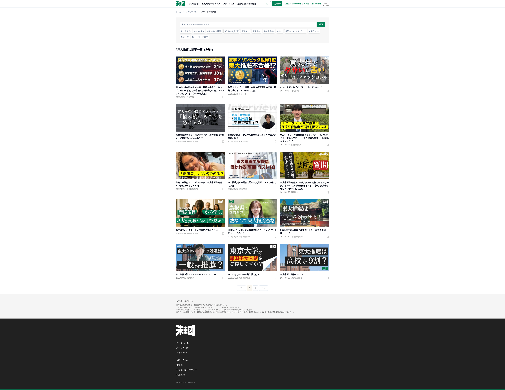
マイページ (181, 352)
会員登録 (277, 3)
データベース (182, 343)
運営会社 (180, 365)
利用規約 (180, 374)
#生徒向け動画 (214, 31)
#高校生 (185, 36)
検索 (321, 24)
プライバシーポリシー (186, 369)
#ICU (279, 31)
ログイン (265, 3)
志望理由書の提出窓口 (247, 3)
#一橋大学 (186, 31)
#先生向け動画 (232, 31)
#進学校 (246, 31)
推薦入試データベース (211, 3)
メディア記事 (228, 3)
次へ (262, 288)
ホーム (178, 12)
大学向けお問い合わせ (292, 3)
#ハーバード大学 (200, 36)
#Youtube (199, 31)
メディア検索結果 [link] (208, 12)
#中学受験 (269, 31)
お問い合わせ (182, 360)
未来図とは (194, 3)
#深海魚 (257, 31)
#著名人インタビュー (296, 31)
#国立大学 (314, 31)
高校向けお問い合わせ (312, 3)
